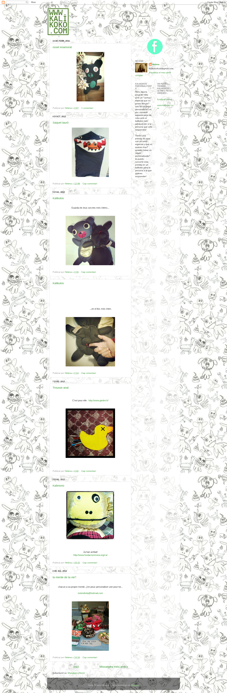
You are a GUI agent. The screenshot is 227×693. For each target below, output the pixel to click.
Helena (155, 64)
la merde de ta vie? (64, 577)
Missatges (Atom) (76, 673)
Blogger (135, 685)
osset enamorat (62, 47)
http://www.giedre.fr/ (98, 400)
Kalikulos (58, 198)
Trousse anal (61, 387)
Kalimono (58, 485)
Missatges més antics (113, 666)
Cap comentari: (90, 184)
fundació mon (163, 99)
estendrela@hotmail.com (90, 593)
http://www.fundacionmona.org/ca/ (90, 555)
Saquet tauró (61, 122)
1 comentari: (87, 108)
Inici (76, 666)
